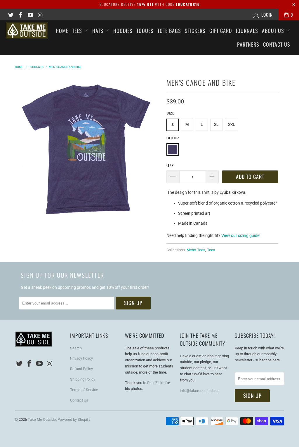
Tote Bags (169, 30)
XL (216, 124)
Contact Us (276, 44)
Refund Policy (81, 369)
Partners (248, 44)
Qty (170, 165)
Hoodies (123, 30)
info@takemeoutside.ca (200, 390)
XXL (231, 124)
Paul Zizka (155, 383)
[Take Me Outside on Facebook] (20, 14)
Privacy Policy (81, 358)
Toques (145, 30)
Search (76, 348)
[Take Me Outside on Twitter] (10, 14)
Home (62, 30)
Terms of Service (84, 390)
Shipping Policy (82, 379)
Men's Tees (196, 250)
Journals (247, 30)
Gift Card (220, 30)
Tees (78, 30)
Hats (98, 30)
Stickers (195, 30)
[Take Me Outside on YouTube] (30, 14)
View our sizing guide (240, 235)
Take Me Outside (42, 419)
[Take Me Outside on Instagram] (40, 14)
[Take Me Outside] (27, 30)
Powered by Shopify (74, 419)
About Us (274, 30)
